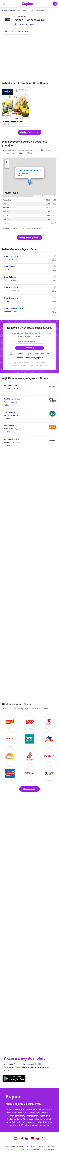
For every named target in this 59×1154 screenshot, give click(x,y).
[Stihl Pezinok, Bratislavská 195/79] (29, 429)
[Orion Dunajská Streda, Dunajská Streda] (29, 310)
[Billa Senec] (9, 722)
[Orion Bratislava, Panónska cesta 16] (29, 289)
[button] (17, 31)
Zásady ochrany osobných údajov (36, 354)
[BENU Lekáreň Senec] (49, 773)
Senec (18, 11)
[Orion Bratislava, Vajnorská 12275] (29, 257)
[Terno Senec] (29, 773)
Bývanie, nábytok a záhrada (25, 24)
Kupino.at (15, 1139)
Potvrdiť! (29, 348)
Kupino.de (32, 1139)
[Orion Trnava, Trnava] (29, 268)
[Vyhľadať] (55, 4)
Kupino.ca (21, 1139)
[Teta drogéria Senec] (9, 756)
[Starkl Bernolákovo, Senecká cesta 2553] (29, 402)
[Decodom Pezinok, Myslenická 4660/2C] (29, 442)
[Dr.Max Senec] (49, 756)
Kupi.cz (27, 1139)
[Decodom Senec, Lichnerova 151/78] (29, 388)
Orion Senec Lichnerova (29, 170)
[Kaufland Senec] (49, 722)
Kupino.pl (38, 1139)
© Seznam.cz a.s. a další (48, 196)
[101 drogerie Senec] (29, 739)
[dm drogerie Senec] (49, 739)
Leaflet (37, 196)
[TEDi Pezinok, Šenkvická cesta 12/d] (29, 415)
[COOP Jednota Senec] (29, 722)
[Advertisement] (29, 58)
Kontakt (51, 1146)
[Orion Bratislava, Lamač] (29, 299)
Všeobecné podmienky (14, 1150)
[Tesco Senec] (9, 739)
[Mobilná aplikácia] (14, 1079)
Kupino (4, 11)
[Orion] (7, 20)
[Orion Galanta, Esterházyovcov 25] (29, 278)
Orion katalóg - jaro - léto (15, 106)
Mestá (11, 11)
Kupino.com (43, 1139)
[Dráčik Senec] (29, 756)
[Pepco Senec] (9, 773)
